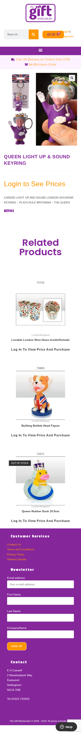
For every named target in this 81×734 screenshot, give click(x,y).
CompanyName (17, 627)
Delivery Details (16, 559)
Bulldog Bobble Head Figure (40, 425)
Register (68, 36)
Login (65, 31)
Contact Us (14, 544)
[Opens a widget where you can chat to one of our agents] (66, 727)
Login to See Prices (34, 184)
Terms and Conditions (20, 549)
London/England (41, 335)
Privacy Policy (15, 554)
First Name (14, 594)
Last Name (14, 611)
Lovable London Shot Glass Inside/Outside (40, 339)
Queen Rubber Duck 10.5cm (40, 511)
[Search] (34, 34)
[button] (40, 50)
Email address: (16, 577)
